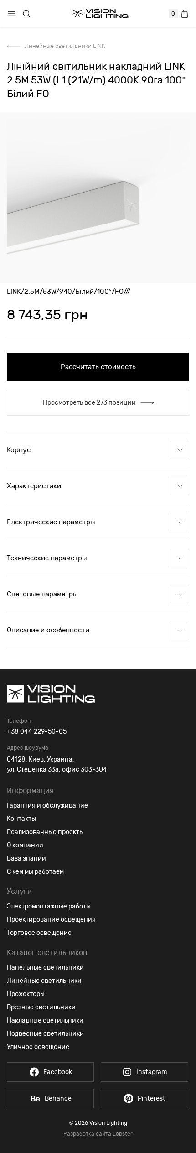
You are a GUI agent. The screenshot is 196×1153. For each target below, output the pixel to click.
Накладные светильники (45, 1020)
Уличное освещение (38, 1047)
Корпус (19, 450)
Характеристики (34, 486)
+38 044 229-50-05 (37, 732)
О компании (25, 845)
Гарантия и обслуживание (47, 805)
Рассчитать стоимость (98, 367)
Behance (58, 1098)
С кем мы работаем (35, 872)
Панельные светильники (45, 967)
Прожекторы (26, 994)
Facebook (57, 1072)
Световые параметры (42, 594)
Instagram (151, 1072)
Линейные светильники (44, 981)
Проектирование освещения (51, 919)
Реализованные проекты (45, 832)
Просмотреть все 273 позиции (89, 403)
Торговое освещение (39, 933)
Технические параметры (47, 558)
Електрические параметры (51, 522)
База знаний (26, 858)
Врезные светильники (41, 1007)
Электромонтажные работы (49, 906)
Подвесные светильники (45, 1034)
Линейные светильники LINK (65, 45)
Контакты (21, 819)
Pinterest (151, 1098)
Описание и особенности (48, 630)
